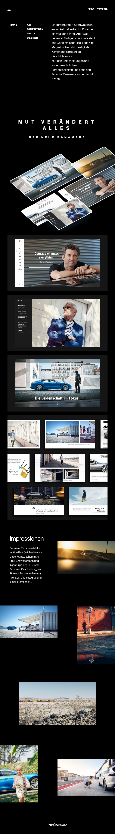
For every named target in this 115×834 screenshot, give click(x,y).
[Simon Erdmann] (9, 9)
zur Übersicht (58, 824)
